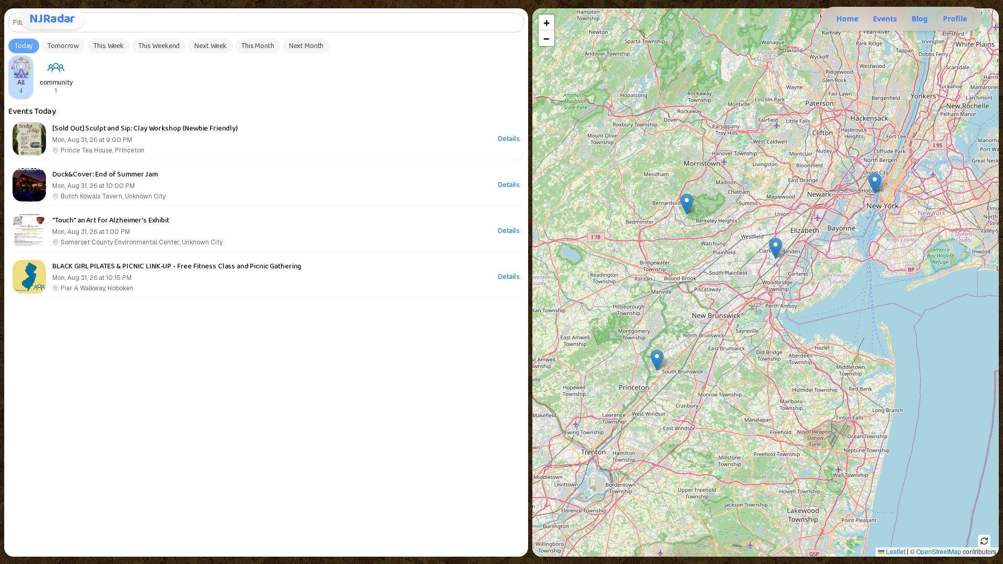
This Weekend (159, 46)
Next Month (306, 46)
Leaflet (894, 551)
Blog (920, 19)
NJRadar (52, 19)
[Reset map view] (984, 541)
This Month (257, 46)
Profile (955, 19)
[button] (656, 360)
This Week (109, 46)
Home (847, 19)
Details (509, 139)
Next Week (210, 46)
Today (24, 46)
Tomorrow (63, 46)
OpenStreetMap (938, 551)
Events (885, 19)
